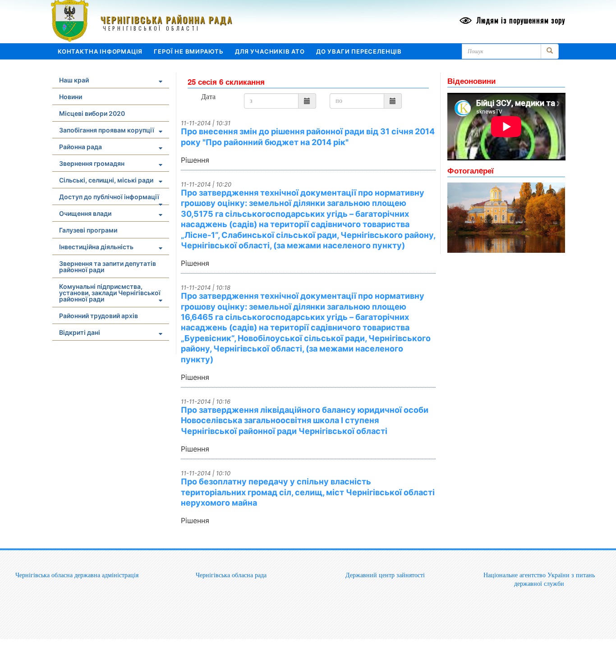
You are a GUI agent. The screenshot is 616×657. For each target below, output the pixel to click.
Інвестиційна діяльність (96, 247)
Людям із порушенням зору (519, 20)
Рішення (195, 159)
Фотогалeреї (470, 170)
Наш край (74, 80)
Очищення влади (85, 213)
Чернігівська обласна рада (231, 575)
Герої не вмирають (189, 51)
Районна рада (80, 147)
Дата (208, 96)
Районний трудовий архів (98, 315)
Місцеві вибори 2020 (92, 113)
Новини (70, 96)
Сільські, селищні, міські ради (106, 180)
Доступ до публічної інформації (109, 197)
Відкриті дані (79, 332)
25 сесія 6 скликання (226, 81)
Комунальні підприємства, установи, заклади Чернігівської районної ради (110, 293)
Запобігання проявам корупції (106, 130)
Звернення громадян (91, 163)
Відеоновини (471, 80)
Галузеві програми (88, 230)
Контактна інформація (100, 51)
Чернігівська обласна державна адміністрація (76, 575)
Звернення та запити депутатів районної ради (107, 267)
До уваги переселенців (359, 51)
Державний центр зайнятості (385, 575)
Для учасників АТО (270, 51)
